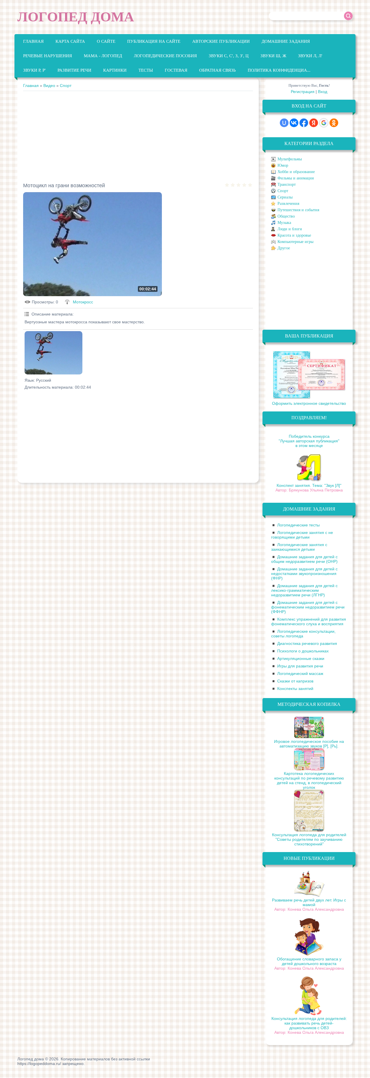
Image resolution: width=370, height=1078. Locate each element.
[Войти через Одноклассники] (334, 122)
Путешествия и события (298, 210)
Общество (286, 216)
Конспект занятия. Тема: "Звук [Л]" (309, 485)
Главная (31, 85)
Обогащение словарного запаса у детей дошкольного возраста (309, 961)
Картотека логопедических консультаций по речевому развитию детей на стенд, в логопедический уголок (309, 780)
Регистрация (302, 91)
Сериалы (285, 197)
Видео (49, 85)
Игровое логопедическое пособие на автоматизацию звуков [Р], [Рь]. (309, 743)
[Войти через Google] (323, 122)
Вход (322, 91)
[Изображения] (53, 352)
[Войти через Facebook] (303, 122)
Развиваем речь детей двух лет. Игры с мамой (309, 902)
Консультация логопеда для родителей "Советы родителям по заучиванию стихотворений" (309, 839)
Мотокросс (83, 302)
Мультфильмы (290, 159)
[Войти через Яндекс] (313, 122)
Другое (284, 248)
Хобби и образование (296, 172)
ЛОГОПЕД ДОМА (75, 16)
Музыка (284, 222)
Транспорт (287, 184)
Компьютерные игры (295, 242)
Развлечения (288, 203)
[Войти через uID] (284, 122)
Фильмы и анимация (296, 178)
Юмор (283, 165)
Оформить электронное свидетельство (309, 403)
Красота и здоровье (294, 235)
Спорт (65, 85)
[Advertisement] (138, 134)
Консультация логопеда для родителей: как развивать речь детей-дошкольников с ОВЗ (309, 1023)
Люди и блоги (290, 229)
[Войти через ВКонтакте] (294, 122)
